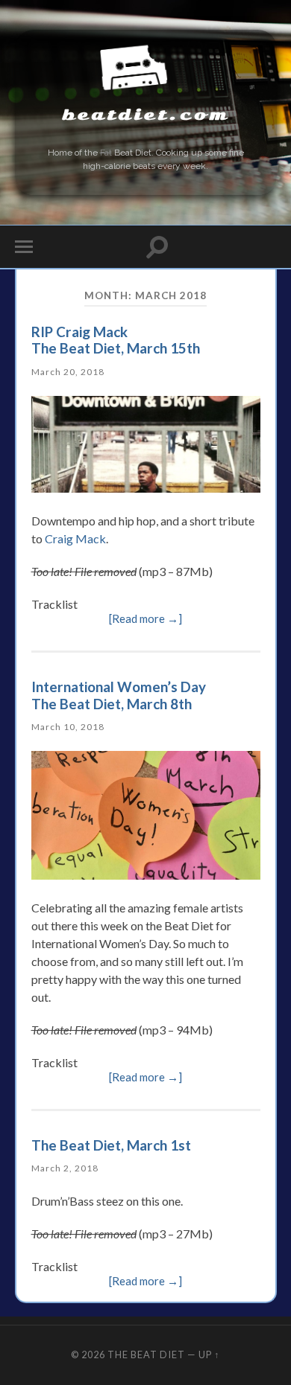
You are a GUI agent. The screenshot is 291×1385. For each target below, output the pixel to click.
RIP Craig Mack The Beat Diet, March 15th (115, 340)
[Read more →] (145, 618)
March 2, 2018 (64, 1168)
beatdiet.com (145, 115)
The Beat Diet (146, 1354)
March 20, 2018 (67, 371)
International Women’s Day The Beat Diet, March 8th (118, 695)
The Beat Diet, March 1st (111, 1145)
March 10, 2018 (67, 726)
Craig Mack (75, 538)
